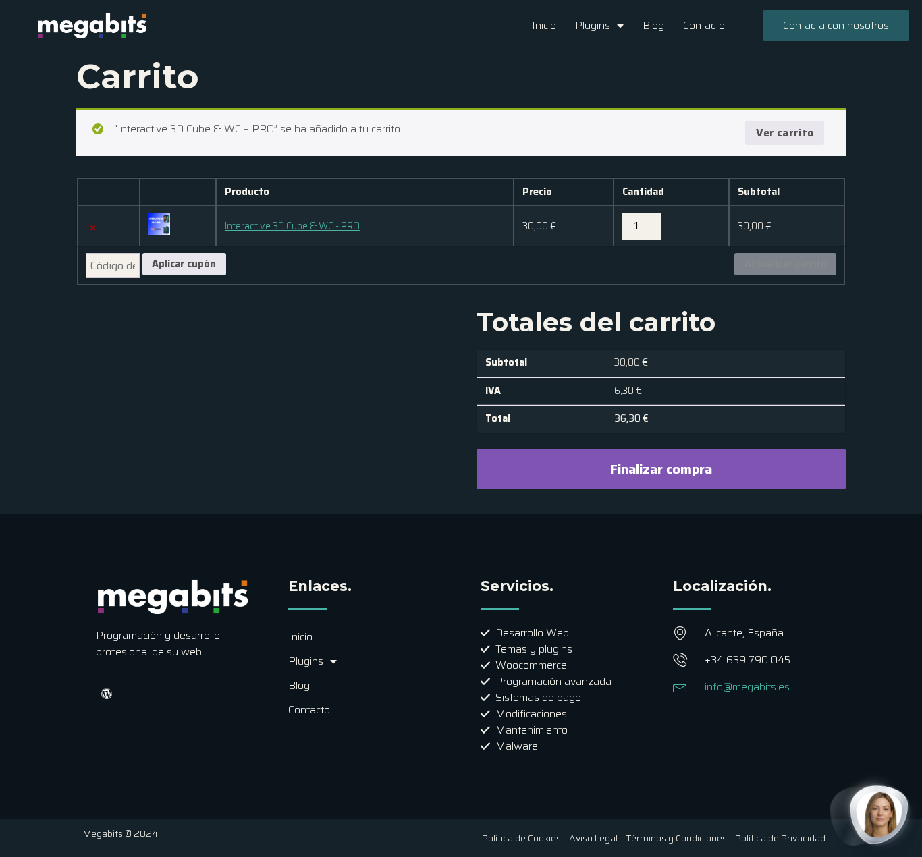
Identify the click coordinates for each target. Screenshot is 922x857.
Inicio (544, 25)
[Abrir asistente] (879, 814)
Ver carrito (784, 132)
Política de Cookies (521, 838)
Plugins (592, 25)
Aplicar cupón (184, 263)
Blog (653, 25)
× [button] (93, 226)
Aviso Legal (593, 838)
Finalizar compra (661, 469)
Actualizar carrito (785, 263)
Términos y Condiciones (676, 838)
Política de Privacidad (780, 838)
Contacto (704, 25)
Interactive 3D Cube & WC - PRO (292, 226)
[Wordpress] (106, 693)
